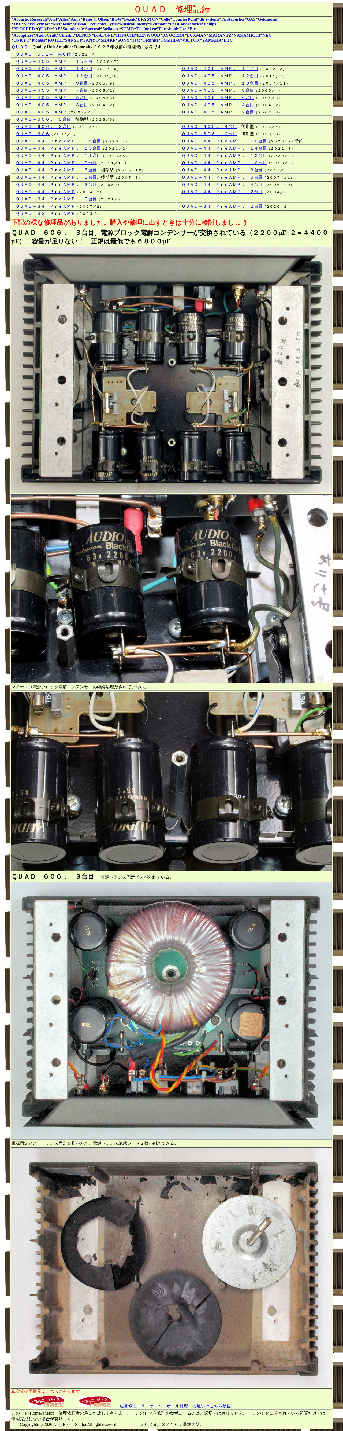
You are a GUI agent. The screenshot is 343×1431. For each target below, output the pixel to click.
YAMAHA (212, 40)
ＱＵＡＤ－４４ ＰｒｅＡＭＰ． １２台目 (224, 155)
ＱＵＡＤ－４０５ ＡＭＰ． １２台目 (219, 76)
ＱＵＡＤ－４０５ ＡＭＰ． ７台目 (52, 90)
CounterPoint (184, 19)
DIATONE (104, 35)
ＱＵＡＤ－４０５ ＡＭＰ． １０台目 (219, 83)
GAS (251, 19)
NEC (267, 35)
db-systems (209, 19)
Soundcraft (73, 29)
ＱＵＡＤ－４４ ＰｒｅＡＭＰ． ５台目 (56, 177)
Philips (210, 24)
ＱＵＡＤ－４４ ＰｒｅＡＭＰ (45, 191)
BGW (116, 19)
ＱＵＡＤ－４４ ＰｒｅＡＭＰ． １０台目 (224, 162)
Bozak (130, 19)
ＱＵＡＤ (19, 47)
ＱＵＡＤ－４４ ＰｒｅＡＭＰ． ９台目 (56, 162)
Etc (192, 29)
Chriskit (66, 35)
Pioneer (39, 40)
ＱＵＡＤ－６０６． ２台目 (209, 133)
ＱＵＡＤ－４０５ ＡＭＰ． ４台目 (217, 104)
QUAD (43, 29)
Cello (165, 19)
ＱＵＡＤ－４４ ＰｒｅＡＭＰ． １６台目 (224, 141)
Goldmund (267, 19)
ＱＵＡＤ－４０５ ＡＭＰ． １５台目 (54, 61)
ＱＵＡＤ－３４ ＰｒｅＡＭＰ (45, 206)
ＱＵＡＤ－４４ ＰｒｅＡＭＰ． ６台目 (222, 177)
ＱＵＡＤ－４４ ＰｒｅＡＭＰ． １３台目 (58, 148)
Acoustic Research (30, 19)
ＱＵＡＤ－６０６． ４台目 (209, 126)
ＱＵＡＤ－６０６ (33, 133)
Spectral (92, 29)
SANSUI (73, 40)
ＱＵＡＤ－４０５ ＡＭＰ (41, 112)
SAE (56, 29)
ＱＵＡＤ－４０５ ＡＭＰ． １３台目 (54, 68)
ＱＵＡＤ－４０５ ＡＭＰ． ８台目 (217, 90)
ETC (228, 40)
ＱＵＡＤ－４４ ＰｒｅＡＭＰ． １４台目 (224, 148)
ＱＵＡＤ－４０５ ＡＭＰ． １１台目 (54, 76)
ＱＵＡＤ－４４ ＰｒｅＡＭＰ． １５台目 (58, 141)
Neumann (159, 24)
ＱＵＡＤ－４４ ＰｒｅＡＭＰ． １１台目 (58, 155)
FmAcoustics (233, 19)
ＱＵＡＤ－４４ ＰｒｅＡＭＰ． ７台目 (56, 170)
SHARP (108, 40)
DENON (84, 35)
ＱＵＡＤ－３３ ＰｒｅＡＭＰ (45, 213)
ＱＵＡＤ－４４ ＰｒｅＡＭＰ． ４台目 (222, 184)
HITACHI (125, 35)
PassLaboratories (186, 24)
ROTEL (55, 40)
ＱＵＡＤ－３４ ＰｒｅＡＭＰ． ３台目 (56, 199)
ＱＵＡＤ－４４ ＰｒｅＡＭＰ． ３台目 (56, 184)
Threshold (167, 29)
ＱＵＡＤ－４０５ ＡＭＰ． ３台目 (52, 104)
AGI (53, 19)
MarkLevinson (37, 24)
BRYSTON (148, 19)
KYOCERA (173, 35)
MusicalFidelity (134, 24)
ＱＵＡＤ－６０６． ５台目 (41, 119)
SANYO (91, 40)
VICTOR (191, 40)
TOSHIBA (170, 40)
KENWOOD (148, 35)
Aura (75, 19)
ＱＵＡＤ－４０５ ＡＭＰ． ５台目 (52, 97)
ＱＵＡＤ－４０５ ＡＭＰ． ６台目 (217, 97)
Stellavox (110, 29)
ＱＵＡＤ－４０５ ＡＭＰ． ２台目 (217, 112)
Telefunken (146, 29)
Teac (136, 40)
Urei (183, 29)
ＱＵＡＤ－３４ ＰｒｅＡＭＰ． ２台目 (222, 206)
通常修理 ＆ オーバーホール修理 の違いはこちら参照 (175, 1406)
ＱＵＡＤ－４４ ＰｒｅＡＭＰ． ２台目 (222, 191)
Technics (150, 40)
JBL (17, 24)
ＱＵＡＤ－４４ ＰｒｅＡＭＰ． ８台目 (222, 170)
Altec (64, 19)
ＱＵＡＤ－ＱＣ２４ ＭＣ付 (43, 54)
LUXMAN (197, 35)
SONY (124, 40)
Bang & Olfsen (96, 19)
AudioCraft (46, 35)
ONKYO (21, 40)
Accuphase (23, 35)
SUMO (127, 29)
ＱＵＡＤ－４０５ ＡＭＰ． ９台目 (52, 83)
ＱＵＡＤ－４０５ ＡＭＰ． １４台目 (219, 68)
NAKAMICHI (247, 35)
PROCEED (24, 29)
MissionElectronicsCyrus (95, 24)
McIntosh (61, 24)
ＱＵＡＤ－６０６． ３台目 (43, 126)
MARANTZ (220, 35)
